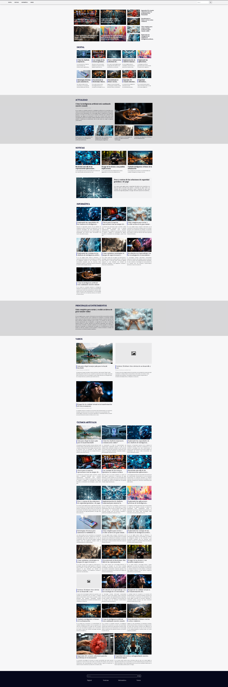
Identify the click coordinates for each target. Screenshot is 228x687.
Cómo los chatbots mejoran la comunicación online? (83, 62)
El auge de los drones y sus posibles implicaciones (113, 167)
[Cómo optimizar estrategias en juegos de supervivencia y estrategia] (124, 130)
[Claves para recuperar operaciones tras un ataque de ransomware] (114, 213)
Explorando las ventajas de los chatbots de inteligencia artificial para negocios (147, 37)
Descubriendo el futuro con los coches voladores (147, 20)
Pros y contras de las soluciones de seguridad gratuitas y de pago (114, 62)
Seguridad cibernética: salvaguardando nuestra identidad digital (110, 21)
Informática (24, 2)
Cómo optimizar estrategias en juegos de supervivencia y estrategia (86, 37)
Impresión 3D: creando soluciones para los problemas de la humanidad (147, 12)
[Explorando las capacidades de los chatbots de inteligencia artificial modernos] (85, 130)
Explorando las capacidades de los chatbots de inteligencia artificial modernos (84, 138)
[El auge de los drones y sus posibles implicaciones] (114, 157)
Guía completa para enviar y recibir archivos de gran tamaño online (146, 29)
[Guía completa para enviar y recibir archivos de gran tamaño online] (133, 29)
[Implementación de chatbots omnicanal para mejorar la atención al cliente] (129, 54)
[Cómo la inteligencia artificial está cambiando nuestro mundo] (133, 113)
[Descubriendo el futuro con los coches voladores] (133, 21)
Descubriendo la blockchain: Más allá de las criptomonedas (114, 561)
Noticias (17, 2)
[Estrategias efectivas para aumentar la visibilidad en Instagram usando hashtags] (83, 74)
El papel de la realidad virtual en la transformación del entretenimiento (94, 405)
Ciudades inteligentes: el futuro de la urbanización (143, 137)
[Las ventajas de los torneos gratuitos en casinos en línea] (99, 54)
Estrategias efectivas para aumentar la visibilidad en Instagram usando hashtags (86, 532)
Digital (10, 2)
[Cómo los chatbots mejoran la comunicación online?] (83, 54)
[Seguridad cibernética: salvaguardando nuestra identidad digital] (144, 74)
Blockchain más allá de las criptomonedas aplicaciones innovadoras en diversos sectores (86, 168)
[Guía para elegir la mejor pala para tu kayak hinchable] (94, 353)
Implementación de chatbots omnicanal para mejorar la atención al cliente (129, 62)
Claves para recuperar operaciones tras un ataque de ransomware (113, 224)
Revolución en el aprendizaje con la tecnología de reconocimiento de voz (139, 255)
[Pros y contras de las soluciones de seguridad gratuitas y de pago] (114, 54)
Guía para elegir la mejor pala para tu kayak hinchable (92, 367)
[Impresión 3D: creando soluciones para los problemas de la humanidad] (133, 13)
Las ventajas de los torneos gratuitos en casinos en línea (86, 21)
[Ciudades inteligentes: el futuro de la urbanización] (143, 130)
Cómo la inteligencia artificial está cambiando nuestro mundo (93, 105)
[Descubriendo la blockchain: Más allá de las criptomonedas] (99, 74)
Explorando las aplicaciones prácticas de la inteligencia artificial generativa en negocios (112, 38)
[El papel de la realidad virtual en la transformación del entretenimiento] (94, 391)
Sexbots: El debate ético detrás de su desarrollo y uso (133, 367)
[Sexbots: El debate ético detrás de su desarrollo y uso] (133, 353)
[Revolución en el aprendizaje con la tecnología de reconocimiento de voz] (139, 244)
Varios (32, 2)
